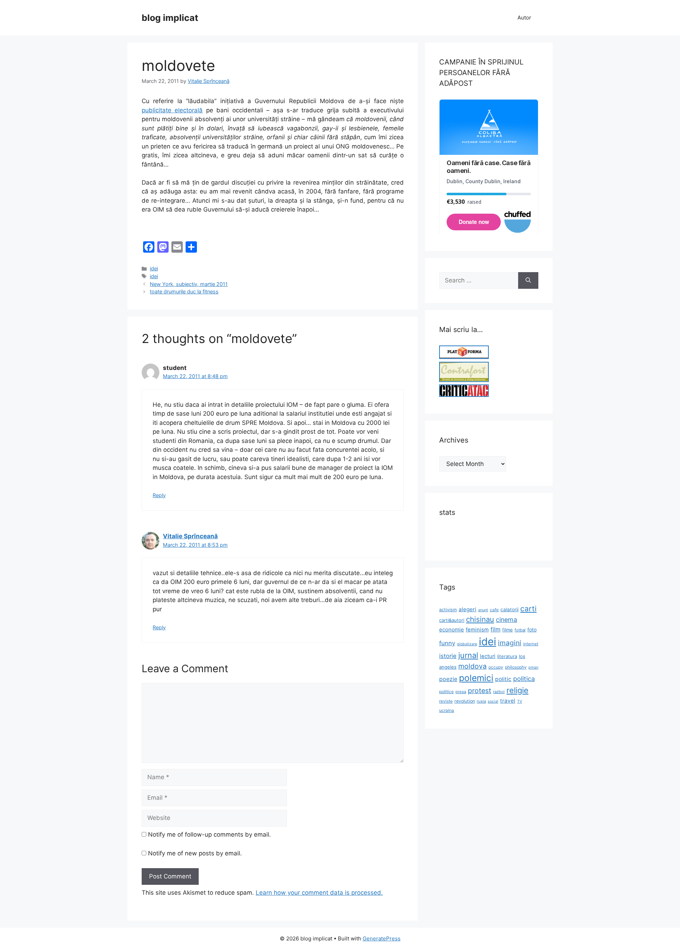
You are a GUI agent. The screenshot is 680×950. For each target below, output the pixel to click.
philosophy (516, 667)
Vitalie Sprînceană (190, 536)
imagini (509, 643)
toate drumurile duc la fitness (184, 291)
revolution (464, 701)
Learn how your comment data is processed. (319, 892)
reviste (446, 701)
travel (507, 700)
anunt (483, 610)
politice (446, 691)
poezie (448, 679)
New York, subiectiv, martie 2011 (189, 284)
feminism (477, 629)
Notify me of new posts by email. (195, 853)
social (493, 701)
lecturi (487, 656)
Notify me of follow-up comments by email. (209, 834)
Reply (159, 495)
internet (530, 643)
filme (507, 630)
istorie (448, 655)
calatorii (509, 609)
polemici (476, 678)
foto (532, 629)
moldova (472, 666)
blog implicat (170, 17)
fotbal (520, 630)
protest (479, 690)
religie (517, 690)
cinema (506, 619)
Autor (524, 17)
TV (519, 701)
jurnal (468, 655)
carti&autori (451, 620)
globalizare (467, 644)
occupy (495, 667)
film (495, 629)
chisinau (480, 619)
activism (448, 609)
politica (524, 678)
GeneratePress (382, 938)
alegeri (467, 609)
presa (460, 691)
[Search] (528, 280)
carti (528, 608)
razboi (499, 691)
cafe (494, 609)
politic (503, 679)
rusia (481, 701)
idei (154, 268)
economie (451, 629)
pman (533, 667)
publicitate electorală (172, 110)
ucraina (446, 710)
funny (447, 643)
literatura (507, 656)
